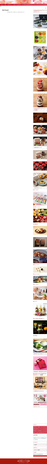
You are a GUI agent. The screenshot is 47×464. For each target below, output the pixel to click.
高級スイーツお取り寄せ (17, 4)
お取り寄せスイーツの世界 (5, 2)
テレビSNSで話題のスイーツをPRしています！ (23, 459)
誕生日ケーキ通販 (3, 4)
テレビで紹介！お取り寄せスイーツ (27, 4)
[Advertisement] (40, 416)
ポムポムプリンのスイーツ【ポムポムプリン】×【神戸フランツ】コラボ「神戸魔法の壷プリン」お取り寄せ (40, 438)
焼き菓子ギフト (10, 4)
